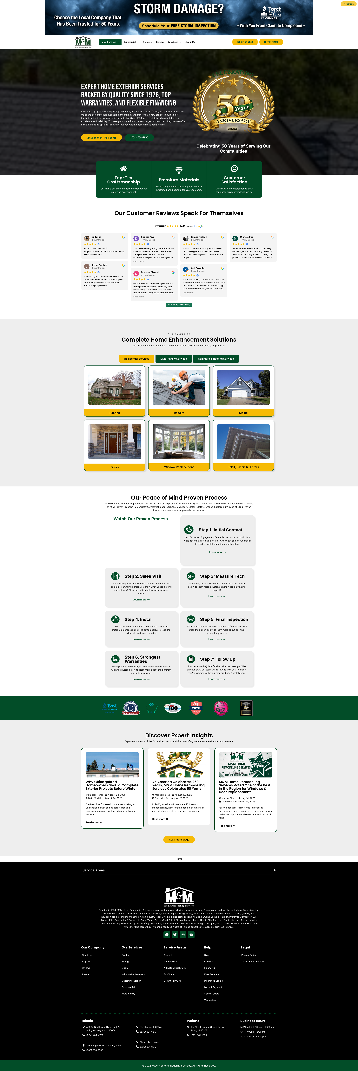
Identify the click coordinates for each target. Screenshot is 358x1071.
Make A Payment (213, 987)
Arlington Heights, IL (175, 967)
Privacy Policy (248, 955)
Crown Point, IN (172, 980)
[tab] (136, 359)
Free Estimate (211, 974)
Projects (147, 42)
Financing (209, 967)
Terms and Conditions (253, 961)
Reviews (160, 42)
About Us (190, 42)
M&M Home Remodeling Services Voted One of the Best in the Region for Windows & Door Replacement (244, 787)
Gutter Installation (131, 980)
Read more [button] (138, 261)
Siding (125, 961)
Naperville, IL (171, 961)
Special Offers (211, 993)
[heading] (103, 1028)
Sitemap (86, 974)
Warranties (210, 1000)
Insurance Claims (213, 980)
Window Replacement (133, 974)
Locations (173, 42)
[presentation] (166, 934)
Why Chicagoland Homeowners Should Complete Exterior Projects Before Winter (112, 785)
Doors (125, 967)
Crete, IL (168, 955)
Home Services (108, 42)
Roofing (126, 955)
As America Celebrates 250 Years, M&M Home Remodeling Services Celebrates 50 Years (178, 785)
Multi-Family (128, 993)
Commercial (128, 987)
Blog (206, 955)
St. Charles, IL (171, 974)
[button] (349, 3)
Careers (208, 961)
